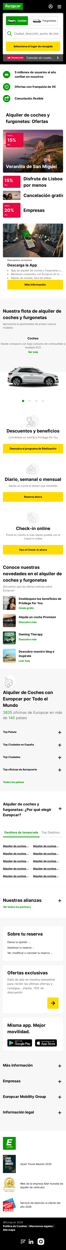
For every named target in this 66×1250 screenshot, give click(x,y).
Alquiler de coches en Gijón (46, 853)
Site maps (9, 1229)
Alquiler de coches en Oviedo (46, 876)
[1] (23, 401)
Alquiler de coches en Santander (16, 868)
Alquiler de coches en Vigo (46, 868)
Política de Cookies (15, 1226)
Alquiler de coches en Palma (16, 876)
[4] (42, 401)
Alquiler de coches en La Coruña (46, 846)
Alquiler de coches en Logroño (16, 846)
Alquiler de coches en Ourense (16, 853)
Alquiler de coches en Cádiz (16, 861)
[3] (36, 401)
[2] (29, 401)
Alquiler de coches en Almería (46, 861)
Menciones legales (41, 1226)
